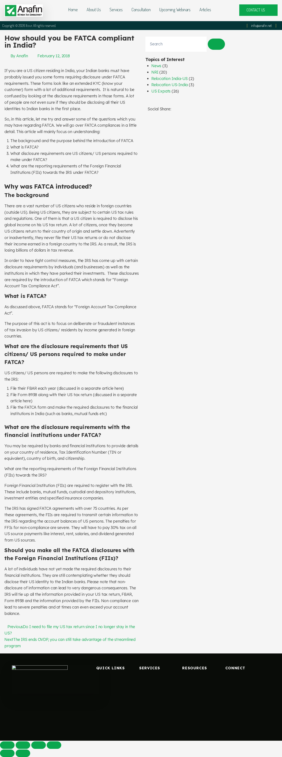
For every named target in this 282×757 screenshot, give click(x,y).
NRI (154, 72)
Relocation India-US (169, 78)
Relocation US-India (169, 84)
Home (73, 9)
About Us (94, 9)
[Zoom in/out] (54, 745)
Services (115, 9)
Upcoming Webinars (175, 9)
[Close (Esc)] (7, 745)
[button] (149, 121)
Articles (205, 9)
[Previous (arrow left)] (7, 753)
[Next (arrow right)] (23, 753)
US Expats (161, 91)
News (156, 65)
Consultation (141, 9)
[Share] (23, 745)
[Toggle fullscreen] (38, 745)
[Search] (216, 44)
